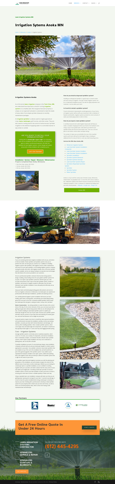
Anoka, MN (81, 190)
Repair (33, 160)
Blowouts (40, 160)
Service (27, 160)
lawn (30, 260)
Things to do (94, 185)
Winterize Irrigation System (75, 145)
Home (16, 32)
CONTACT (85, 3)
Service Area (24, 482)
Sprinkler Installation (73, 155)
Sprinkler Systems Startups (75, 160)
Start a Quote (89, 427)
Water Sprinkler (71, 172)
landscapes (26, 121)
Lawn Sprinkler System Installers (76, 151)
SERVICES (76, 3)
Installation (19, 160)
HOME (70, 3)
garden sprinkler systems (46, 277)
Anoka (29, 32)
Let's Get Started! (35, 151)
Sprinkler (69, 168)
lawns (21, 121)
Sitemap (17, 482)
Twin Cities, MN (49, 104)
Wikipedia (80, 185)
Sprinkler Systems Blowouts (75, 157)
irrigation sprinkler (23, 119)
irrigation (34, 260)
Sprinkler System (72, 170)
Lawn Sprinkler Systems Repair (76, 162)
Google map (86, 185)
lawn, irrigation (30, 104)
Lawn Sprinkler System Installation (77, 153)
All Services (22, 471)
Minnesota (23, 32)
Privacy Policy (53, 482)
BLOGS (93, 3)
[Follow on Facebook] (47, 455)
